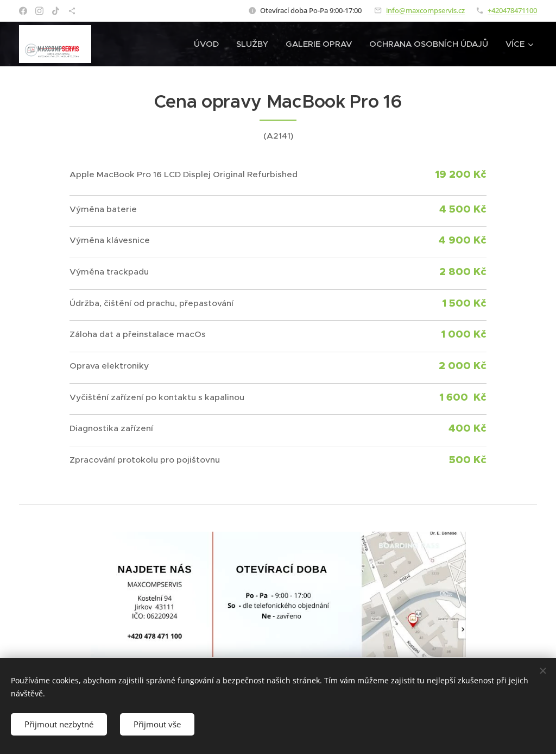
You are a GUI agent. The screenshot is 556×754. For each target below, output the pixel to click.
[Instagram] (39, 11)
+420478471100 (512, 10)
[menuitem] (209, 44)
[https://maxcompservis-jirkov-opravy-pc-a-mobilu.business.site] (72, 11)
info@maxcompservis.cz (425, 10)
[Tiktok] (55, 11)
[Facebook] (23, 11)
